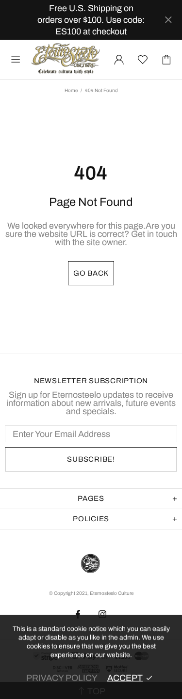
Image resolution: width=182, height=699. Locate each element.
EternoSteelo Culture (66, 59)
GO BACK (91, 273)
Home (71, 90)
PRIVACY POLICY (62, 678)
